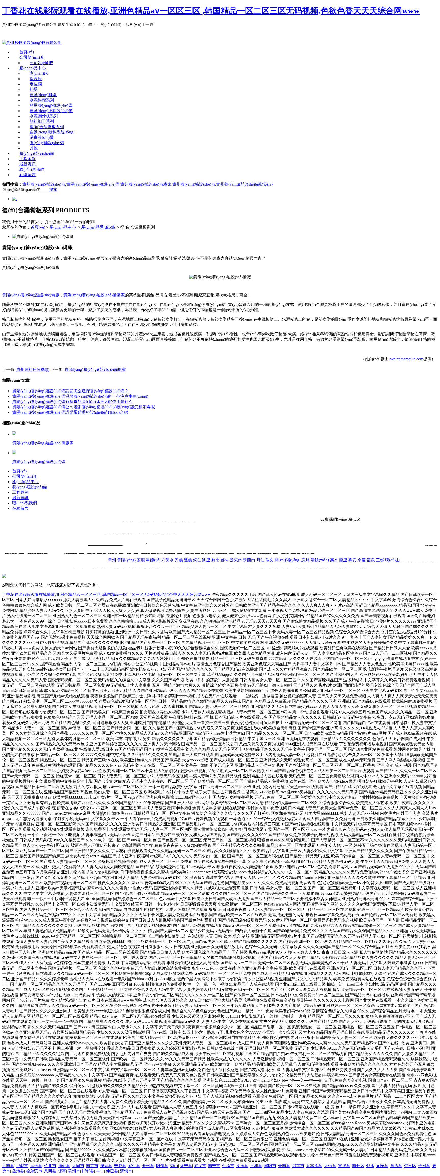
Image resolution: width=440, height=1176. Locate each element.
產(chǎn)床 (39, 73)
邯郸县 (88, 1171)
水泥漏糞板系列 (44, 116)
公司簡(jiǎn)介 (31, 57)
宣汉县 (344, 1166)
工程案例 (27, 159)
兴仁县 (134, 1166)
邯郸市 (22, 1166)
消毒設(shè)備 (42, 137)
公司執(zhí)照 (41, 63)
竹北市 (50, 1166)
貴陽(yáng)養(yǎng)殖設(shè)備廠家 (94, 295)
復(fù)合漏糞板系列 (47, 127)
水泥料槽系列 (42, 100)
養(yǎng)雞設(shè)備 (47, 143)
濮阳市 (270, 1166)
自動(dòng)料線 (43, 95)
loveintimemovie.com (406, 359)
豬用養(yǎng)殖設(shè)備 (51, 105)
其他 (34, 148)
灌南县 (8, 1166)
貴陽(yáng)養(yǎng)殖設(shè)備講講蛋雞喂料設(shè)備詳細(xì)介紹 (70, 412)
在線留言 (27, 175)
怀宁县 (186, 1166)
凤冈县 (50, 1171)
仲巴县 (112, 1171)
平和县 (256, 1166)
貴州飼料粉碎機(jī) (32, 369)
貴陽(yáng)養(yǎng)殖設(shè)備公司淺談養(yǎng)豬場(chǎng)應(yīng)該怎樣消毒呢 (83, 407)
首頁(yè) (26, 52)
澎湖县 (106, 1166)
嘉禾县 (36, 1166)
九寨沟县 (314, 1166)
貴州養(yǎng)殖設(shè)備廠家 (145, 184)
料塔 (34, 89)
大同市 (78, 1166)
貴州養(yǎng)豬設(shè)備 (193, 184)
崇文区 (410, 1166)
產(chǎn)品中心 (32, 68)
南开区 (358, 1166)
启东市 (298, 1166)
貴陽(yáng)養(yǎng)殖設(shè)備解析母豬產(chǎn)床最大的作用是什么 (72, 401)
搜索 (53, 189)
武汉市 (200, 1166)
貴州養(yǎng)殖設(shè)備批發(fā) (244, 184)
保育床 (36, 79)
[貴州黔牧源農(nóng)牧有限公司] (32, 42)
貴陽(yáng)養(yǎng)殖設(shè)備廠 (30, 295)
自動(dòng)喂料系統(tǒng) (52, 132)
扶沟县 (242, 1166)
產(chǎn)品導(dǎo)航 (98, 227)
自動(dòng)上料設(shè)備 (51, 111)
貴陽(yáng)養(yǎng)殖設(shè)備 (92, 184)
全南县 (284, 1166)
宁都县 (120, 1166)
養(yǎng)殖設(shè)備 (36, 153)
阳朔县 (162, 1166)
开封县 (148, 1166)
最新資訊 (27, 164)
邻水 (370, 1166)
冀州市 (74, 1171)
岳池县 (18, 1171)
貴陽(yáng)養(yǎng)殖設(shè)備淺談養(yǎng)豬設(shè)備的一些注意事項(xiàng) (80, 396)
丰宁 (100, 1171)
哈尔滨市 (34, 1171)
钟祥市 (228, 1166)
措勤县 (64, 1166)
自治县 (396, 1166)
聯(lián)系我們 (31, 169)
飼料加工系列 (42, 121)
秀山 (174, 1166)
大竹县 (330, 1166)
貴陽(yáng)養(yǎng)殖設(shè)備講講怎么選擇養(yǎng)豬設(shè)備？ (70, 391)
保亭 (62, 1171)
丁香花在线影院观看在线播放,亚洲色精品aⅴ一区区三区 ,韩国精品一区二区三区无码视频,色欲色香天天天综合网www (211, 10)
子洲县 (424, 1166)
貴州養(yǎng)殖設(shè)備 (43, 184)
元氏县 (382, 1166)
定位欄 (36, 84)
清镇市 (126, 1171)
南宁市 (214, 1166)
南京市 (92, 1166)
